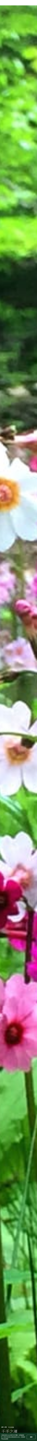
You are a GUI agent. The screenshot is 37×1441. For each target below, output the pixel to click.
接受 (31, 1437)
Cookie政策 (5, 1438)
